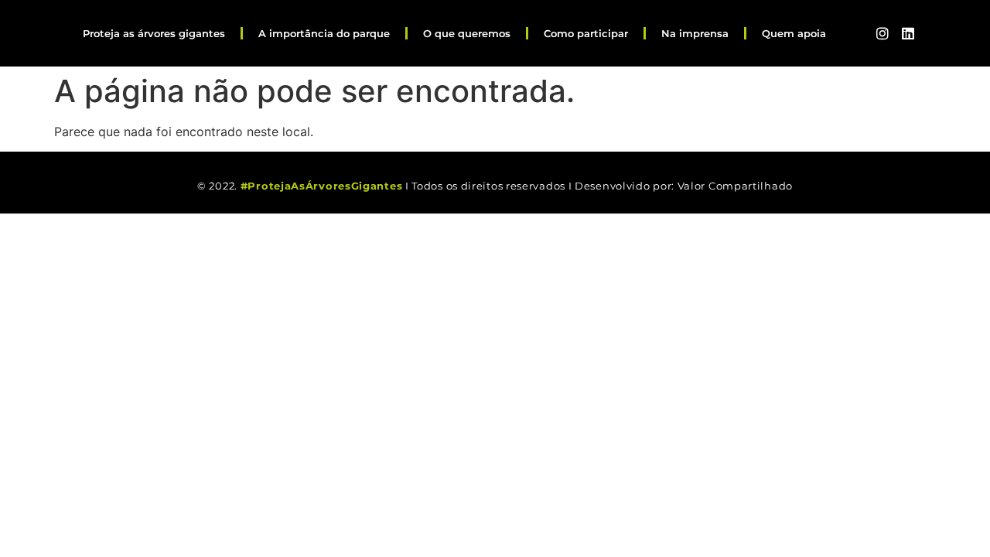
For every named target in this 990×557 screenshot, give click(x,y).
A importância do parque (324, 33)
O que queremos (466, 33)
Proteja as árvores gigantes (154, 33)
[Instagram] (882, 33)
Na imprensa (695, 33)
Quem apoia (794, 33)
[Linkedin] (907, 33)
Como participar (586, 33)
